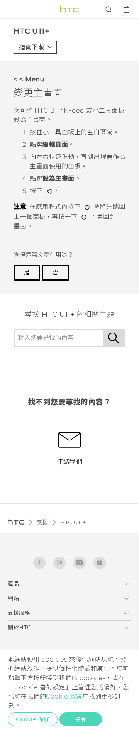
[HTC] (69, 9)
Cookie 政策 (64, 696)
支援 (42, 522)
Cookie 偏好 (32, 719)
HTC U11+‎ (73, 522)
